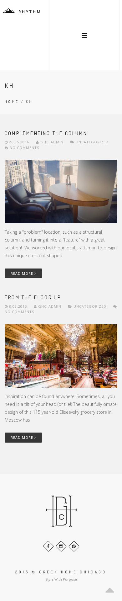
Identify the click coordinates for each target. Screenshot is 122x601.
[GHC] (21, 12)
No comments (23, 147)
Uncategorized (92, 142)
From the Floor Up (33, 297)
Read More (22, 273)
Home (12, 101)
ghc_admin (52, 142)
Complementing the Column (46, 133)
